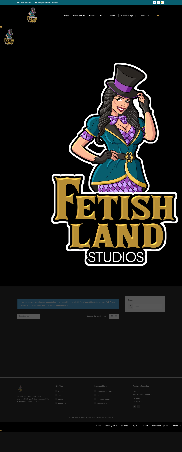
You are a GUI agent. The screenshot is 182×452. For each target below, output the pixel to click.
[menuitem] (66, 15)
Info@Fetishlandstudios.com (48, 3)
